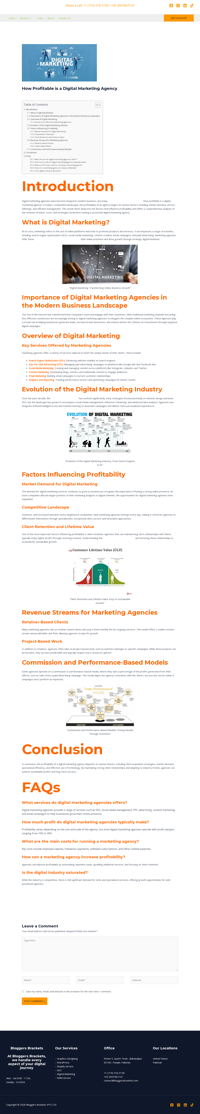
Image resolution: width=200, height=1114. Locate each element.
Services (24, 18)
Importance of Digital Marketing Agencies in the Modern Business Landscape (65, 116)
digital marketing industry (64, 398)
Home (12, 18)
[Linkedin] (185, 5)
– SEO (58, 1070)
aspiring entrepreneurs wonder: (125, 200)
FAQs (28, 156)
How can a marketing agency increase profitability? (55, 168)
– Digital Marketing (65, 1074)
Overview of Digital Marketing (43, 119)
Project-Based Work (43, 146)
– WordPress (62, 1062)
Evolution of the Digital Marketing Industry (49, 125)
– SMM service (63, 1077)
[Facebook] (171, 5)
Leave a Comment (31, 94)
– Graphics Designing (66, 1058)
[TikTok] (192, 5)
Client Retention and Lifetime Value (49, 137)
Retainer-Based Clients (44, 143)
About (51, 18)
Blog (46, 94)
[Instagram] (178, 5)
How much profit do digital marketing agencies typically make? (60, 162)
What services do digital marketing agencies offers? (56, 159)
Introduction (32, 109)
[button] (30, 18)
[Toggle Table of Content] (96, 105)
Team (40, 18)
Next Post (186, 905)
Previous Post (16, 905)
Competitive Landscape (44, 134)
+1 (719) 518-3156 (114, 1072)
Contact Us (65, 18)
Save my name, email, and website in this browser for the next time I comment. (68, 991)
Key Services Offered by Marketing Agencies (53, 122)
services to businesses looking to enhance (57, 239)
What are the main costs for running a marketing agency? (58, 165)
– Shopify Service (64, 1066)
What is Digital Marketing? (41, 113)
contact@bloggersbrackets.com (121, 1080)
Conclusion (31, 152)
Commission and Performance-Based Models (50, 149)
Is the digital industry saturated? (48, 171)
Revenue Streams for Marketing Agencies (49, 140)
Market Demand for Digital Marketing (50, 131)
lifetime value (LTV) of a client (118, 538)
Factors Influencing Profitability (44, 128)
